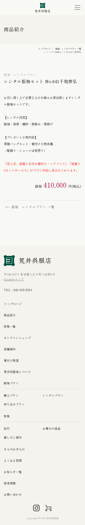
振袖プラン (11, 383)
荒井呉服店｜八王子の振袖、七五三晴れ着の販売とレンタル (42, 8)
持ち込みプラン (14, 404)
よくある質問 (13, 460)
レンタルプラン (53, 395)
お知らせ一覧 (13, 472)
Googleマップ (14, 279)
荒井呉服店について (17, 372)
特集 (7, 416)
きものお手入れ (14, 449)
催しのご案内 (13, 437)
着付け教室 (11, 360)
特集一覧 (10, 326)
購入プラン (11, 395)
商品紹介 (10, 315)
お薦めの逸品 (51, 428)
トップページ (13, 304)
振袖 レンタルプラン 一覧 (32, 206)
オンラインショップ (17, 338)
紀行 (7, 428)
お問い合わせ (13, 494)
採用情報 (10, 483)
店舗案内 (10, 349)
